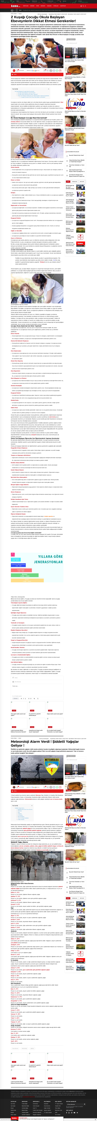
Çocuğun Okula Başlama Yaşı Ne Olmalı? (26, 92)
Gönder (15, 698)
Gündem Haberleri (26, 1114)
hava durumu (15, 1048)
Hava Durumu (47, 1105)
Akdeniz (20, 813)
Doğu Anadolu (21, 819)
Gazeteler (46, 1103)
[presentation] (15, 10)
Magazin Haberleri (37, 1114)
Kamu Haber (14, 13)
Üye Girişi (13, 1103)
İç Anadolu (20, 815)
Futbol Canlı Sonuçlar (37, 1110)
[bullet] (31, 698)
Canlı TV (35, 1108)
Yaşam (20, 13)
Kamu (68, 181)
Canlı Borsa (35, 1103)
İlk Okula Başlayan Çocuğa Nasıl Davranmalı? (24, 91)
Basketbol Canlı (58, 1110)
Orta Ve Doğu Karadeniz (23, 818)
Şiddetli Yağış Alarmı (19, 808)
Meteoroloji (24, 1048)
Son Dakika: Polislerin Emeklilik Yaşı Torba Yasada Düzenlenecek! (37, 10)
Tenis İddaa (57, 1108)
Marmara (20, 810)
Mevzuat (82, 181)
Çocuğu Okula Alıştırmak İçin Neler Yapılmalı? (28, 94)
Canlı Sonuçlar (36, 1105)
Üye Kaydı (13, 1105)
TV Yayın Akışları (48, 1112)
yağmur (32, 1048)
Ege (19, 812)
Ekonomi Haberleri (37, 1112)
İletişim (12, 1112)
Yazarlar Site (58, 1105)
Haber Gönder (47, 1108)
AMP (56, 1112)
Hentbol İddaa (25, 1108)
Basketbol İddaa (25, 1105)
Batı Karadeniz (21, 816)
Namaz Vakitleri (47, 1110)
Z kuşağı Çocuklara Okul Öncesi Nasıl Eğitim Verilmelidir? (33, 97)
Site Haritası (57, 1114)
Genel (19, 738)
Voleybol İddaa (25, 1112)
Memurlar (74, 181)
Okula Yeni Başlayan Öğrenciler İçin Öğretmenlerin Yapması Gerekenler (33, 95)
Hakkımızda (13, 1110)
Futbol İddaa (24, 1103)
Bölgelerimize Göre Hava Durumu (25, 809)
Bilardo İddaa (24, 1110)
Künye (12, 1108)
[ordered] (29, 698)
